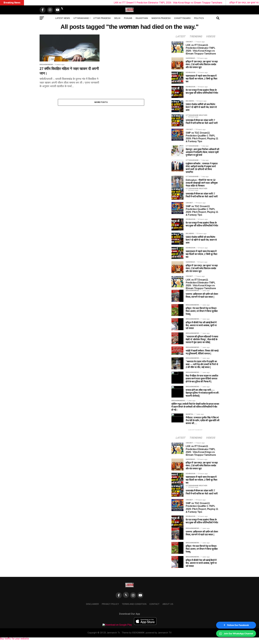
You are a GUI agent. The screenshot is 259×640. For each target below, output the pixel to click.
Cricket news (129, 26)
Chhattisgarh (182, 18)
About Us (167, 604)
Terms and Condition (134, 604)
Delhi (117, 18)
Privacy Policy (110, 604)
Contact (154, 604)
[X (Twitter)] (126, 595)
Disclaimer (92, 604)
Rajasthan (142, 18)
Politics (199, 18)
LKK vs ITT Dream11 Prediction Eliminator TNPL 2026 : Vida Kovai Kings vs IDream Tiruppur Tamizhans (148, 2)
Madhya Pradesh (161, 18)
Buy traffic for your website (14, 638)
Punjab (128, 18)
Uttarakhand (81, 18)
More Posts (101, 102)
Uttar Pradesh (102, 18)
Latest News (62, 18)
